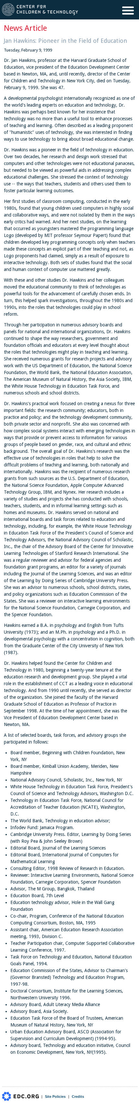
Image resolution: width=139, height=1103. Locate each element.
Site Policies (55, 1096)
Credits (78, 1096)
